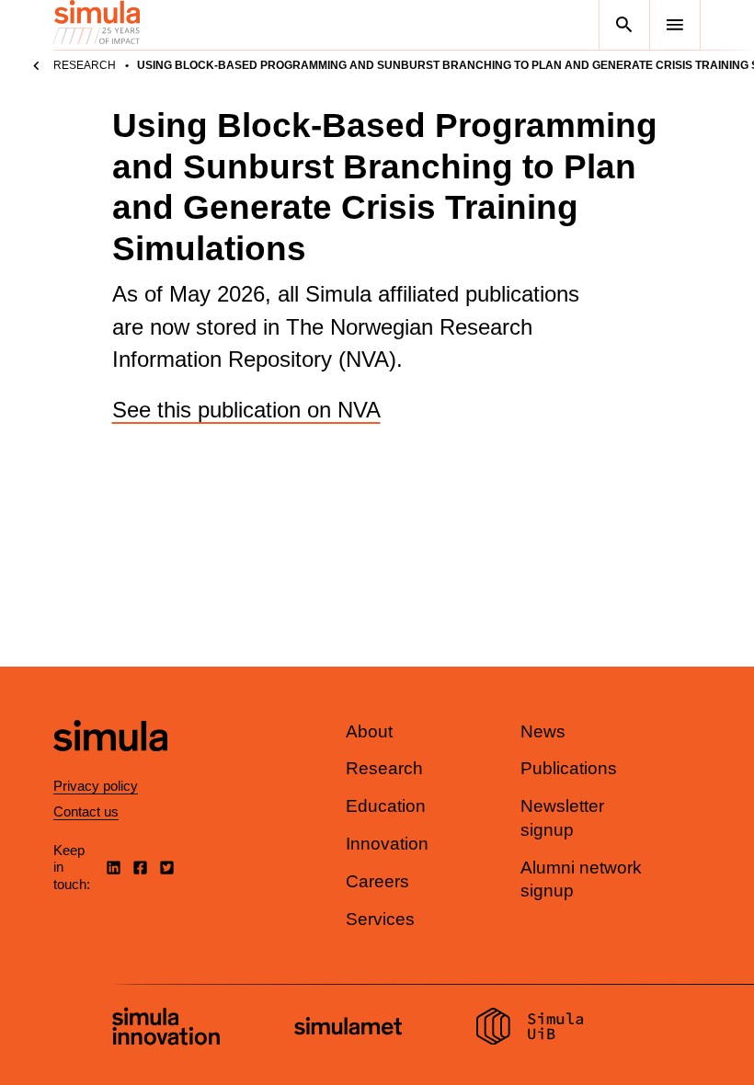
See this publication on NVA (246, 409)
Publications (568, 768)
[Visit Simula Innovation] (166, 1029)
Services (380, 919)
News (543, 731)
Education (386, 806)
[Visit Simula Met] (348, 1028)
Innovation (387, 843)
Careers (377, 881)
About (369, 731)
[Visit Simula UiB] (530, 1029)
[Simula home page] (110, 766)
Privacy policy (95, 786)
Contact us (86, 811)
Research (84, 65)
